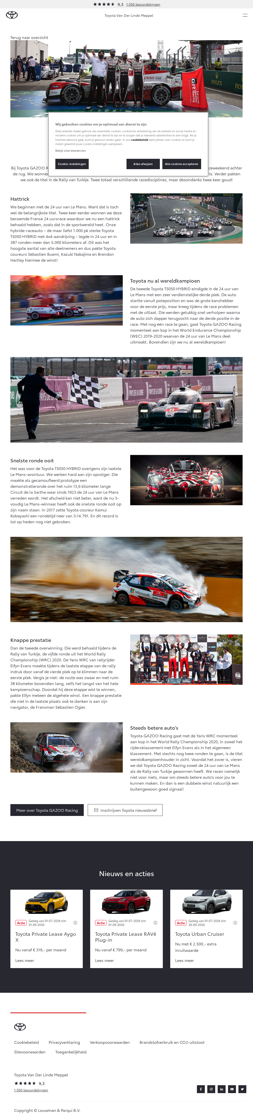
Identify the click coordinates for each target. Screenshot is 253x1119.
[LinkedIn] (222, 1089)
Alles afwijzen (143, 164)
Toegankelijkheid (70, 1051)
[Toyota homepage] (12, 15)
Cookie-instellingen (72, 164)
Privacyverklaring (64, 1042)
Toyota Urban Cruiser (199, 934)
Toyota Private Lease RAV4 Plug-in (125, 936)
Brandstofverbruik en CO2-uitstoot (172, 1042)
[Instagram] (211, 1089)
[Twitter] (242, 1089)
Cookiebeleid (26, 1042)
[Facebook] (201, 1089)
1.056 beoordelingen (143, 4)
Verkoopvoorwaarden (110, 1042)
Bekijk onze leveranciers (70, 150)
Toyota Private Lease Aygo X (45, 936)
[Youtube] (232, 1089)
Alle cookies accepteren (181, 164)
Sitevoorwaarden (29, 1051)
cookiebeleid (139, 140)
